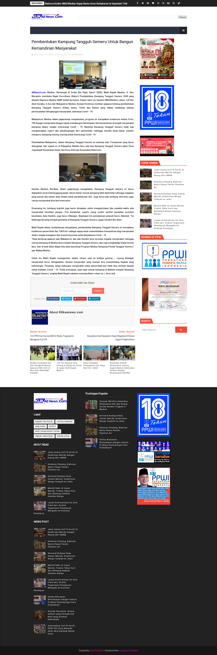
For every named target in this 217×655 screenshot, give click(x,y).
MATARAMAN (77, 54)
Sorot (52, 426)
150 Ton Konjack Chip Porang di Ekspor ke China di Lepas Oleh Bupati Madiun (69, 366)
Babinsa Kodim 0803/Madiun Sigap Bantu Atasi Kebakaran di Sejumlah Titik (86, 3)
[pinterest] (148, 3)
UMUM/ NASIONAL (44, 436)
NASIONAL (40, 426)
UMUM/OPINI (63, 436)
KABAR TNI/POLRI (44, 422)
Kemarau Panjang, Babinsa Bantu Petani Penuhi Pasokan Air (169, 184)
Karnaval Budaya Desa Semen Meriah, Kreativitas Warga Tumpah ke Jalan (169, 196)
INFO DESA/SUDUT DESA (47, 431)
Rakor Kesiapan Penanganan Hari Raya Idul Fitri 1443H (94, 365)
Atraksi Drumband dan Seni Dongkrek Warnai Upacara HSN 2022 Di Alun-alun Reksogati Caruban (40, 368)
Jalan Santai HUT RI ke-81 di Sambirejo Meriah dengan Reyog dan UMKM (169, 172)
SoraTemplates (97, 650)
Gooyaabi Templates (128, 650)
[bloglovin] (153, 3)
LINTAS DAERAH (65, 422)
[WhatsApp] (184, 3)
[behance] (168, 3)
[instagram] (174, 3)
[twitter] (143, 3)
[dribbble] (158, 3)
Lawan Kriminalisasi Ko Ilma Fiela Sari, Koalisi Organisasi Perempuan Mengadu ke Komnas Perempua (56, 507)
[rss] (163, 3)
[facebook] (137, 3)
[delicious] (179, 3)
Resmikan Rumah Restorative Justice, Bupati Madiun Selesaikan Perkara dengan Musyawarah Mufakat (122, 368)
